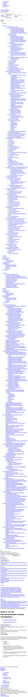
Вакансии (8, 268)
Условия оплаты (9, 260)
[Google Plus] (7, 634)
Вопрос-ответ (6, 681)
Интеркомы (16, 601)
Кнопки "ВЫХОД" (7, 602)
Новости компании (6, 554)
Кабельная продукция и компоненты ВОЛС (15, 218)
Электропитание (9, 207)
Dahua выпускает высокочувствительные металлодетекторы (14, 565)
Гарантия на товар (10, 261)
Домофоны (8, 601)
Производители (6, 262)
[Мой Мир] (5, 634)
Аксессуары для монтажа (11, 234)
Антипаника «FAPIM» (8, 606)
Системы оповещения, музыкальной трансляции (16, 167)
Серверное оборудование (11, 188)
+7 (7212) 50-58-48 (5, 9)
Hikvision (21, 605)
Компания (3, 668)
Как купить (5, 259)
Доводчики (3, 601)
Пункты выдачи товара (11, 266)
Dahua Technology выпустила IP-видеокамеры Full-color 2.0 (14, 562)
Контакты (5, 269)
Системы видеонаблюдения (12, 26)
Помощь (2, 670)
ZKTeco (6, 605)
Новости (8, 267)
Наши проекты (6, 257)
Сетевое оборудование (11, 194)
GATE (2, 600)
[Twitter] (3, 634)
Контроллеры (15, 602)
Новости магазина (16, 554)
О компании (6, 263)
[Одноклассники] (4, 634)
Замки (12, 601)
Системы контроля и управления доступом (15, 137)
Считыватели (10, 604)
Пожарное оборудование (11, 244)
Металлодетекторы (12, 605)
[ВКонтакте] (1, 634)
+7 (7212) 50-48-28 (5, 10)
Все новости (3, 557)
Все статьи (3, 567)
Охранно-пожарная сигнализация (13, 71)
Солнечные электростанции (12, 248)
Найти (2, 21)
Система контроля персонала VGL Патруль (16, 607)
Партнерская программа (11, 265)
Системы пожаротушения (11, 176)
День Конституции (5, 560)
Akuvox (17, 605)
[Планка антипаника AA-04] (9, 620)
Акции (4, 255)
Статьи (4, 680)
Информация (3, 669)
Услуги (4, 256)
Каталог (5, 25)
